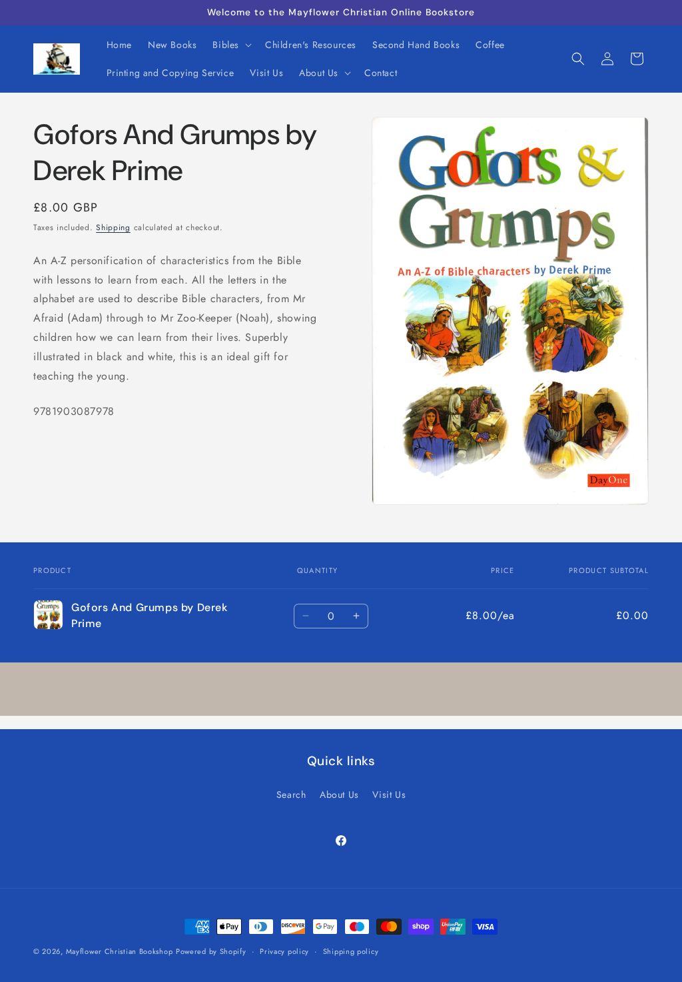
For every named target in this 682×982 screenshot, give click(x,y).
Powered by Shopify (211, 951)
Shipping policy (351, 951)
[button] (230, 45)
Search (291, 794)
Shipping (113, 227)
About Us (339, 794)
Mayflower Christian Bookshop (119, 951)
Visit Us (389, 794)
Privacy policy (284, 951)
